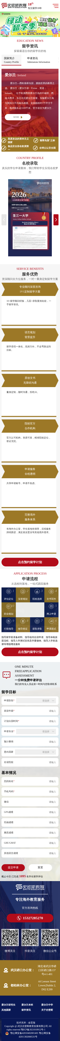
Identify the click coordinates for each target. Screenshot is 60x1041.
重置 (40, 867)
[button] (56, 219)
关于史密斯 (47, 1010)
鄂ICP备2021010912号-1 (33, 1029)
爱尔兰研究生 (9, 1005)
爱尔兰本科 (27, 1005)
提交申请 (13, 867)
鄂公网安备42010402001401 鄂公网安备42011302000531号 (30, 1035)
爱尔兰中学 (47, 1005)
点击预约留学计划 (30, 562)
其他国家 (6, 1010)
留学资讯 (26, 1010)
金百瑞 (31, 1022)
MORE (16, 117)
